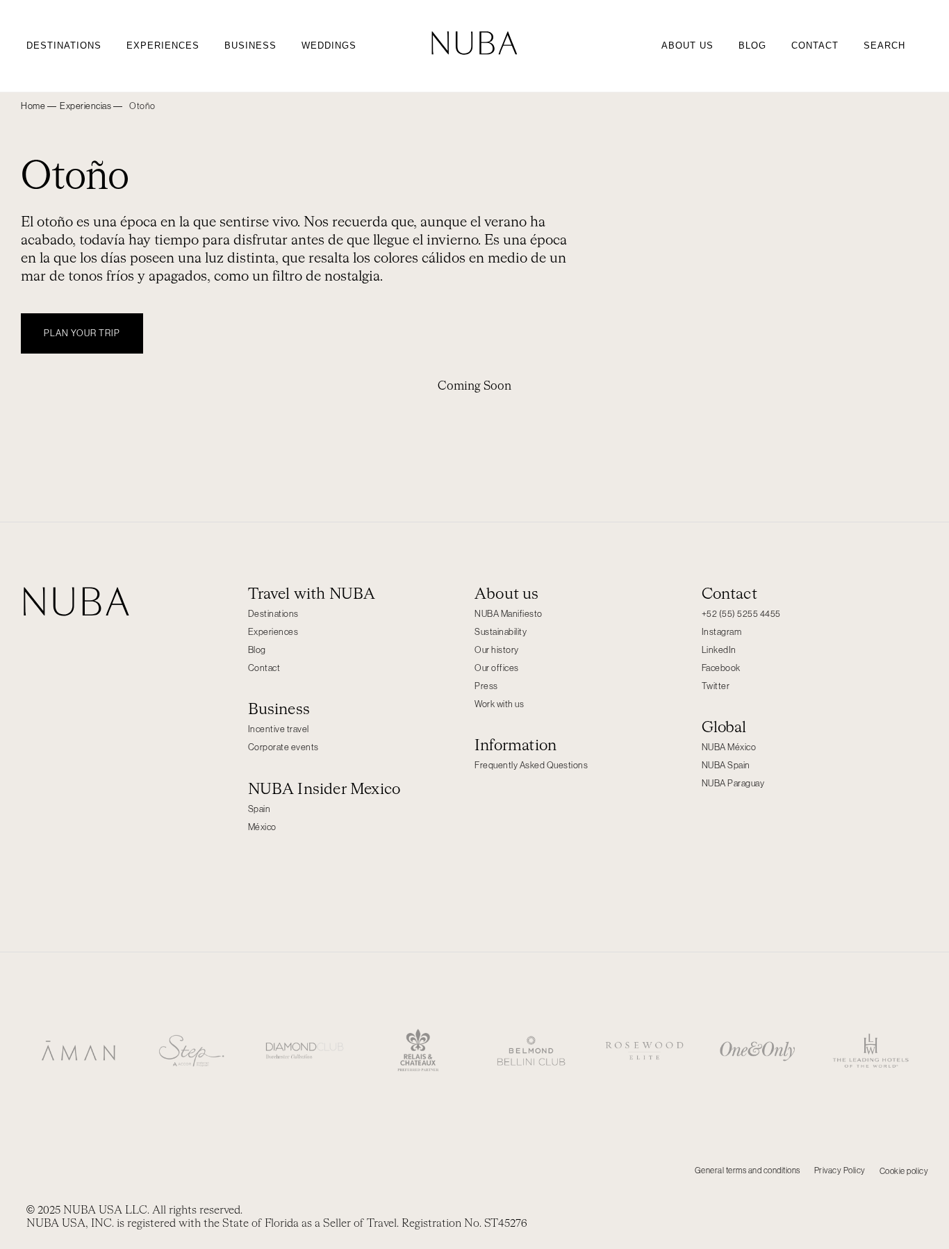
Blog (752, 45)
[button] (91, 106)
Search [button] (884, 45)
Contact (815, 45)
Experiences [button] (162, 45)
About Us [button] (687, 45)
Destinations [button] (63, 45)
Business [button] (250, 45)
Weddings (329, 45)
